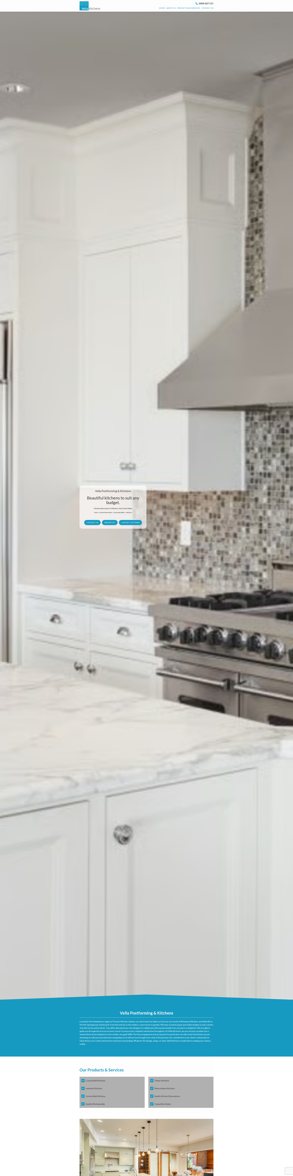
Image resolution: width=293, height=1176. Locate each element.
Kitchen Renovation (106, 512)
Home (162, 8)
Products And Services (188, 8)
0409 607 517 (205, 3)
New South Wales (119, 512)
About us (171, 8)
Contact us (207, 8)
